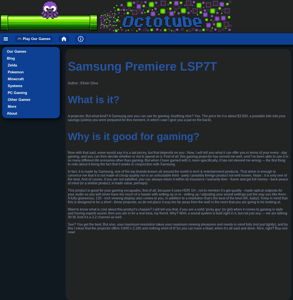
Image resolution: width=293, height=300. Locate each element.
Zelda (12, 65)
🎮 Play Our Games (33, 39)
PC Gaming (17, 93)
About (12, 113)
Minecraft (16, 79)
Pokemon (16, 72)
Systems (15, 86)
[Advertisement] (178, 268)
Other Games (19, 100)
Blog (11, 58)
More (12, 107)
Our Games (16, 51)
